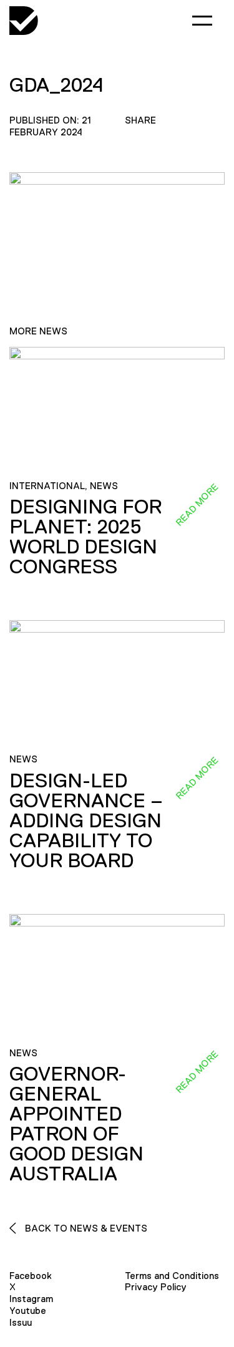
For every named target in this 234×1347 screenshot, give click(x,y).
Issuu (20, 1322)
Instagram (31, 1298)
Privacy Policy (156, 1286)
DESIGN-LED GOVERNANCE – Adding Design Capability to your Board (86, 820)
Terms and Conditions (172, 1275)
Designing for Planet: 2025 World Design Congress (85, 536)
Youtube (27, 1310)
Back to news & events (84, 1228)
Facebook (30, 1275)
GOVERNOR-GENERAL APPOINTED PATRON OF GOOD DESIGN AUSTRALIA (76, 1124)
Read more (196, 505)
